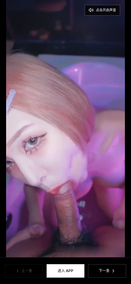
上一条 (26, 270)
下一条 (104, 270)
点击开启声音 (106, 10)
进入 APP (65, 270)
